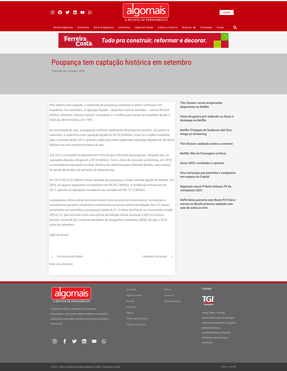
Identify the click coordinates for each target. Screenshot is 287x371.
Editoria (130, 312)
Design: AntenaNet (229, 367)
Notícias (186, 27)
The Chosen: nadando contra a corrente (206, 143)
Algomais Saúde (144, 27)
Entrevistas (131, 307)
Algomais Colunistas (136, 324)
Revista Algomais (63, 27)
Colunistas (206, 27)
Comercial (169, 295)
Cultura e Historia (167, 27)
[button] (235, 27)
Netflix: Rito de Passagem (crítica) (203, 153)
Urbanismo (124, 27)
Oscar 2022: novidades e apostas (202, 163)
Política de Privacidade (137, 318)
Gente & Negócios (104, 27)
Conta (220, 27)
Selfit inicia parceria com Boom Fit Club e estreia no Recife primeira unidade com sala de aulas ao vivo (207, 203)
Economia (83, 27)
